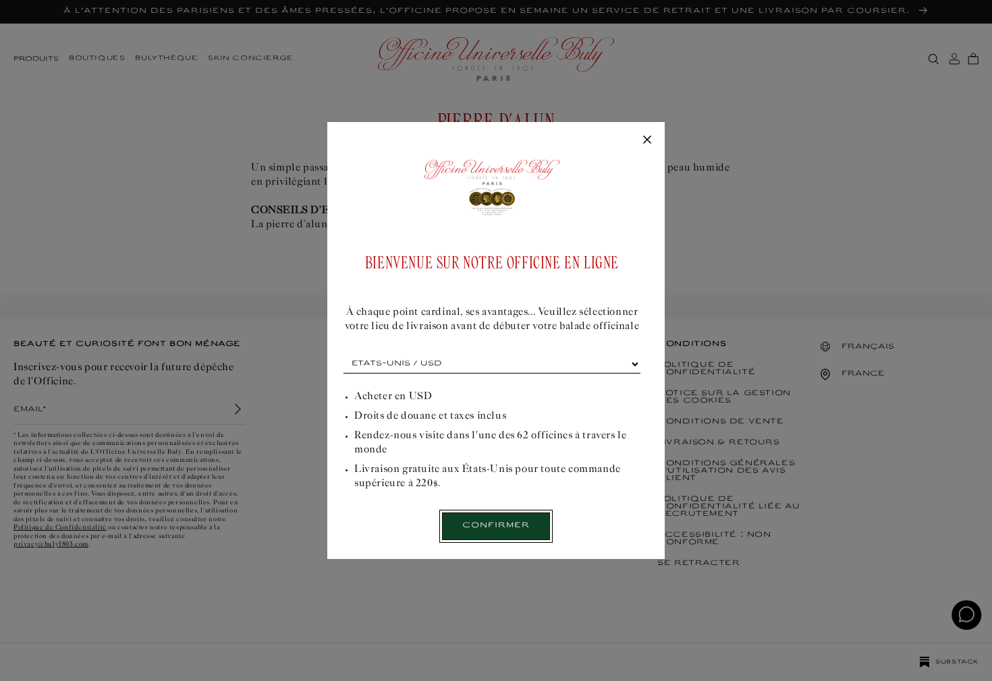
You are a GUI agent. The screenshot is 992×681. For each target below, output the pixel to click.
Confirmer (496, 526)
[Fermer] (647, 140)
